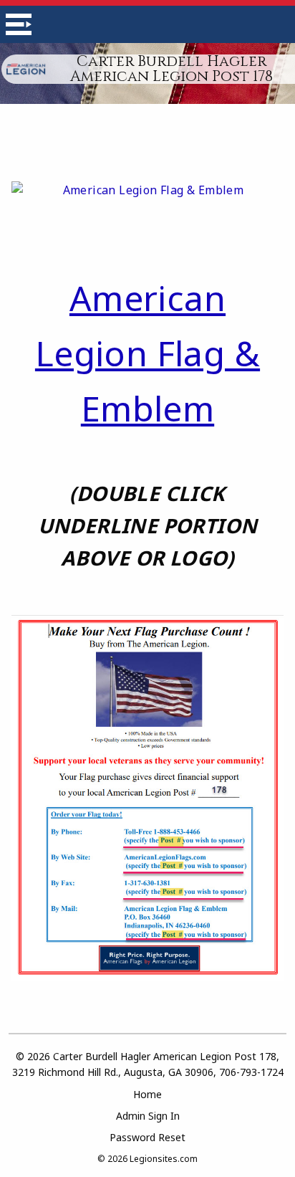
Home (147, 1094)
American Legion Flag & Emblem (147, 353)
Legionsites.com (164, 1159)
